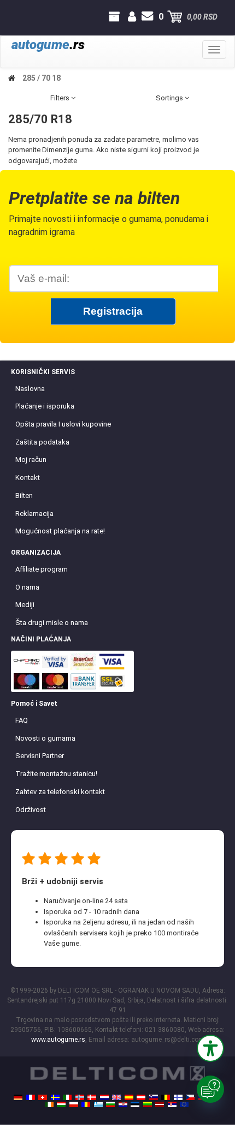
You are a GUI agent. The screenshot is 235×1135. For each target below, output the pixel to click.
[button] (210, 1048)
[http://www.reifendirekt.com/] (184, 1104)
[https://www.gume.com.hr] (123, 1104)
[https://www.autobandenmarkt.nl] (104, 1097)
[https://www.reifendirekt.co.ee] (135, 1104)
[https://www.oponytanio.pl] (73, 1104)
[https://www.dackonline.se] (55, 1097)
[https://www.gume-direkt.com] (153, 1097)
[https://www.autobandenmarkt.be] (165, 1097)
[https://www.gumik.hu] (61, 1104)
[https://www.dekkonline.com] (79, 1097)
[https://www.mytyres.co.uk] (116, 1097)
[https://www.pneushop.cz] (190, 1097)
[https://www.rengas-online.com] (178, 1097)
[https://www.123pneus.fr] (30, 1097)
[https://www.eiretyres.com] (49, 1104)
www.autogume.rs (58, 1039)
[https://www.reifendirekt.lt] (147, 1104)
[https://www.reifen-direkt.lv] (159, 1104)
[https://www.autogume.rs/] (172, 1104)
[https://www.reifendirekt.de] (18, 1097)
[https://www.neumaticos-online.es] (129, 1097)
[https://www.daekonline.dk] (91, 1097)
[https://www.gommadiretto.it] (67, 1097)
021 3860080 (18, 17)
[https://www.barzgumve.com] (110, 1104)
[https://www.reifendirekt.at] (141, 1097)
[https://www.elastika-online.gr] (98, 1104)
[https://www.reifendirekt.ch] (42, 1097)
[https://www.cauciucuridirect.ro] (85, 1104)
